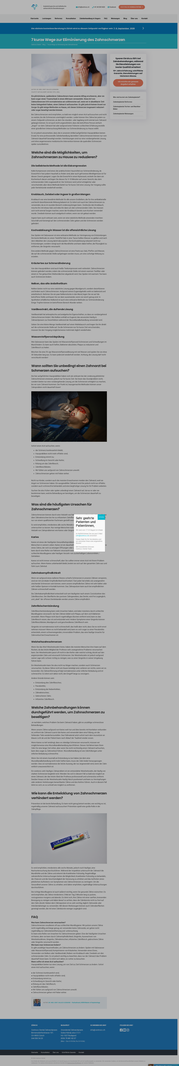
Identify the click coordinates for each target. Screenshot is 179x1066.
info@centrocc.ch (82, 536)
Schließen (101, 517)
